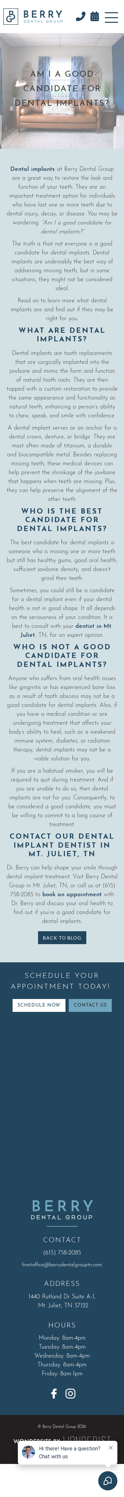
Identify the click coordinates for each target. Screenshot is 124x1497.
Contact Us (90, 1005)
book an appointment (71, 895)
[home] (31, 16)
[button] (111, 16)
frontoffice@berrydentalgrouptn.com (62, 1265)
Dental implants (32, 170)
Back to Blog (62, 937)
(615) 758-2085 (62, 1253)
